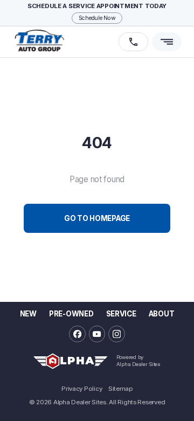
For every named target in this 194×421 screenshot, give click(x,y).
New (28, 313)
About (161, 313)
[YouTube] (97, 334)
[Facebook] (77, 334)
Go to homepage (97, 218)
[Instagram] (116, 334)
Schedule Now (97, 18)
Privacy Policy (81, 389)
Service (121, 313)
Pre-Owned (71, 313)
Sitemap (120, 389)
